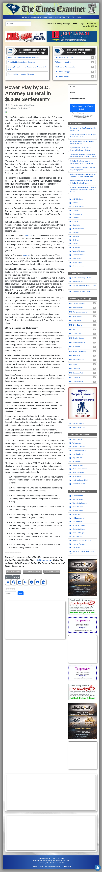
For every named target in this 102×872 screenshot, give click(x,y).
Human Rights (77, 262)
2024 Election (77, 199)
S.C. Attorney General (32, 572)
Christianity (76, 377)
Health (75, 240)
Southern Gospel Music (80, 480)
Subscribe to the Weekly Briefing (82, 107)
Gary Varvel (64, 76)
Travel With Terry (78, 281)
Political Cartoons (66, 57)
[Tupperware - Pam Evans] (82, 625)
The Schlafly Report (79, 503)
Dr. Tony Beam (77, 461)
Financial (76, 236)
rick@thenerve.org (43, 560)
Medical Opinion (78, 529)
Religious (76, 210)
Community (76, 214)
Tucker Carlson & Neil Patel (82, 540)
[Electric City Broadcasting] (82, 577)
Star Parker (76, 548)
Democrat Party (78, 373)
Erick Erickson (77, 522)
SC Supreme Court (52, 572)
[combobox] (18, 23)
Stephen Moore (78, 544)
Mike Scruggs (64, 72)
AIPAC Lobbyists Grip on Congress (21, 62)
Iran (74, 329)
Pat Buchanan (77, 518)
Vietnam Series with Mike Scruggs (84, 285)
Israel (75, 364)
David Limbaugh (78, 533)
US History (76, 368)
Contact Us (91, 24)
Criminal (75, 221)
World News (77, 258)
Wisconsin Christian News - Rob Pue (82, 553)
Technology (76, 247)
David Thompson (78, 473)
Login (82, 24)
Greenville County (79, 342)
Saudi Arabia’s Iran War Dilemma (21, 74)
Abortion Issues (78, 266)
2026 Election (77, 325)
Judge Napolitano (79, 525)
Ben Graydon (77, 454)
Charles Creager (78, 338)
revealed (28, 236)
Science (75, 244)
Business (76, 232)
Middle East (77, 334)
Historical (76, 225)
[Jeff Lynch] (51, 36)
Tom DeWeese (77, 536)
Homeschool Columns (80, 469)
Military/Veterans (78, 229)
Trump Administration (67, 67)
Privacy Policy (85, 115)
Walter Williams (78, 496)
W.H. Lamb (76, 347)
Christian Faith (78, 382)
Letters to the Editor (79, 427)
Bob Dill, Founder (78, 423)
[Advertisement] (35, 620)
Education (76, 218)
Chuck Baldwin (78, 507)
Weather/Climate (78, 251)
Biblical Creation (78, 360)
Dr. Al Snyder (77, 476)
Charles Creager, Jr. (79, 450)
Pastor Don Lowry (79, 484)
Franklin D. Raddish (79, 465)
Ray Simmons (77, 458)
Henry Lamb (77, 514)
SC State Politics (13, 572)
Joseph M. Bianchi (79, 447)
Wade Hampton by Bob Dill (82, 278)
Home (75, 24)
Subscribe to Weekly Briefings (58, 24)
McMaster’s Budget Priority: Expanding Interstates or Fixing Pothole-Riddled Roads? (83, 190)
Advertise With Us (90, 26)
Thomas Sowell (78, 499)
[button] (7, 582)
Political (75, 203)
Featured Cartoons (79, 255)
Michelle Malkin (78, 510)
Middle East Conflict (79, 351)
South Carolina (65, 62)
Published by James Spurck (82, 291)
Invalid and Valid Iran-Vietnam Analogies (23, 57)
